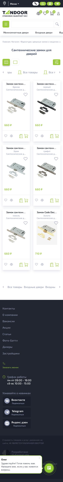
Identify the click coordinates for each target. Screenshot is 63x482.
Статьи (7, 334)
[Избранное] (26, 95)
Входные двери (34, 286)
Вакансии (9, 321)
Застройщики (11, 353)
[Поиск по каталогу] (57, 24)
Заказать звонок (10, 367)
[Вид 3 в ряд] (6, 62)
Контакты (9, 308)
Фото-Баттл (10, 340)
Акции (6, 327)
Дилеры (7, 346)
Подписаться (18, 403)
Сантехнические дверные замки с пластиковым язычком (16, 89)
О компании (10, 314)
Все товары (30, 72)
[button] (57, 72)
